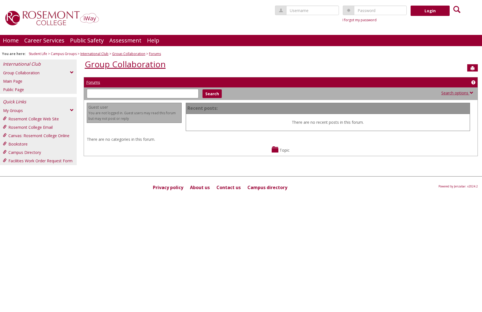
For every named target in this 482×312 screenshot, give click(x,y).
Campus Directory (24, 152)
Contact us (228, 187)
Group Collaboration (128, 53)
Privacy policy (168, 187)
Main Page (12, 81)
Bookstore (18, 144)
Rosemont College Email (30, 127)
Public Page (13, 89)
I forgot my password (360, 20)
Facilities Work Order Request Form (40, 160)
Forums (155, 53)
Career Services (44, 40)
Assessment (125, 40)
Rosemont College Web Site (33, 119)
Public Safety (87, 40)
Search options (455, 93)
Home (11, 40)
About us (200, 187)
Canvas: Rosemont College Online (38, 135)
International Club (94, 53)
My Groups (13, 110)
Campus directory (267, 187)
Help (153, 40)
